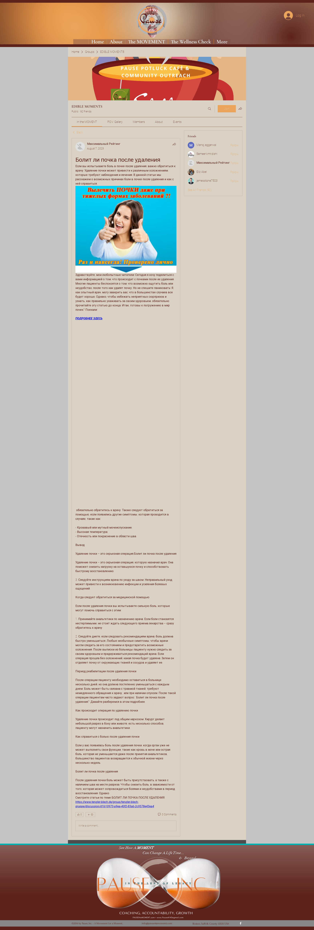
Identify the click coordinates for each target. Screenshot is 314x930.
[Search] (209, 108)
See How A (127, 848)
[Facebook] (240, 923)
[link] (87, 122)
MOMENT (145, 848)
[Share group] (240, 108)
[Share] (174, 144)
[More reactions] (90, 814)
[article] (126, 487)
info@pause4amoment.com (157, 923)
